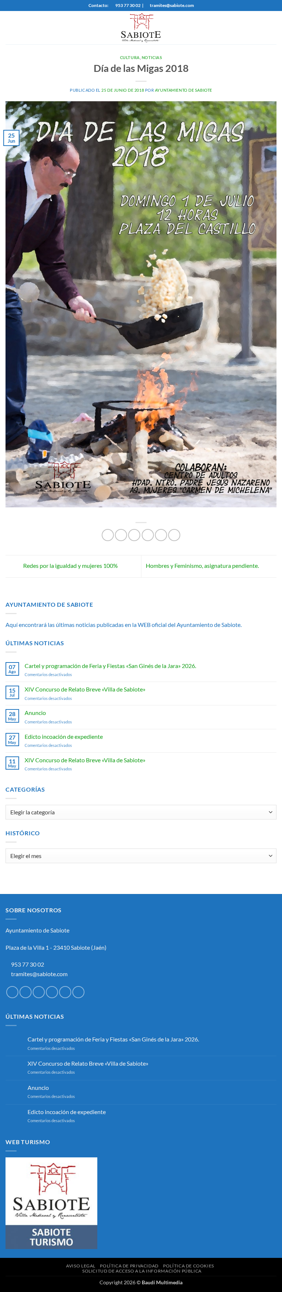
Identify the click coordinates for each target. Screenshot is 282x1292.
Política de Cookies (188, 1266)
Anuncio (35, 712)
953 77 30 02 (27, 964)
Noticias (152, 57)
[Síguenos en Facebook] (12, 992)
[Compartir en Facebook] (121, 535)
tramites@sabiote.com (39, 973)
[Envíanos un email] (52, 992)
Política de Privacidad (129, 1266)
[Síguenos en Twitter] (39, 992)
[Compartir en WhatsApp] (108, 535)
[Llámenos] (65, 992)
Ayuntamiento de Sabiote (183, 90)
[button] (10, 28)
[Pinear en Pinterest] (161, 535)
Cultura (130, 57)
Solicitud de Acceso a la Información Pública (142, 1271)
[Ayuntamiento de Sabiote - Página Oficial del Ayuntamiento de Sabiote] (141, 27)
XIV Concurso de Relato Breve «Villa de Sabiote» (85, 689)
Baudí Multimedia (162, 1282)
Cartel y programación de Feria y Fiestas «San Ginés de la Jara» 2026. (110, 665)
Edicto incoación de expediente (64, 736)
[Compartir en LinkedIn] (174, 535)
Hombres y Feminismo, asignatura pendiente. (203, 565)
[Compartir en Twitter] (134, 535)
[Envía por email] (148, 535)
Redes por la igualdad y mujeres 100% (70, 565)
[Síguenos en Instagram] (25, 992)
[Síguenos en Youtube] (78, 992)
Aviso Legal (80, 1266)
